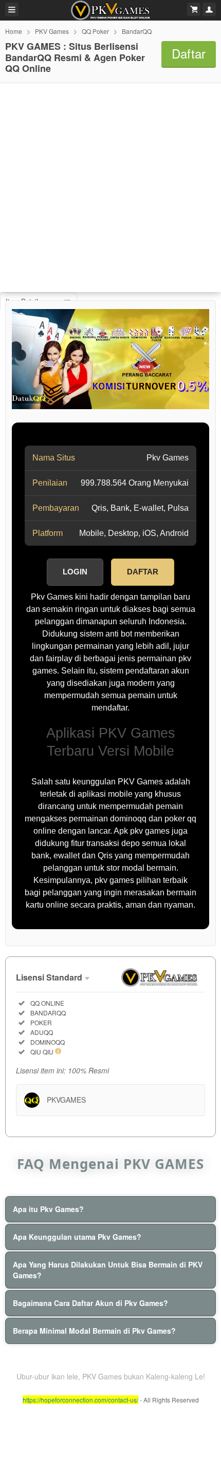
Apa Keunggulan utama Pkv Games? (77, 1237)
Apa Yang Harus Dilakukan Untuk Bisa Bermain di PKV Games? (107, 1269)
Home (13, 31)
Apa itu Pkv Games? (48, 1209)
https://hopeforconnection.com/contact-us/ (80, 1399)
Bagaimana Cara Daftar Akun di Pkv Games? (90, 1303)
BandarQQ (137, 31)
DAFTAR (142, 571)
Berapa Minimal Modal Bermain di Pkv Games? (94, 1330)
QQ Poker (95, 31)
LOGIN (75, 571)
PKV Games (52, 31)
